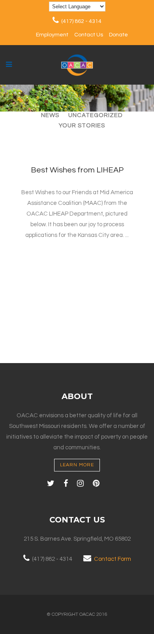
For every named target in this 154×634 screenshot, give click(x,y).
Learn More (77, 464)
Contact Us (88, 35)
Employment (52, 35)
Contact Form (112, 559)
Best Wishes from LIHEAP (77, 170)
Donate (118, 35)
